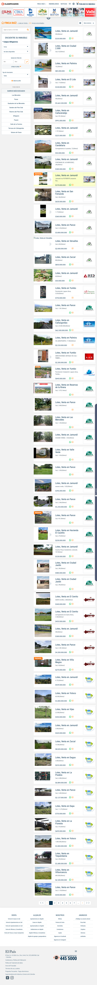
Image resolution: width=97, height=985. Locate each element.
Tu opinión (96, 491)
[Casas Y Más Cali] (90, 12)
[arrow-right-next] (82, 903)
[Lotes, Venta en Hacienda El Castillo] (43, 533)
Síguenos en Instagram (60, 940)
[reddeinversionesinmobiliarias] (89, 276)
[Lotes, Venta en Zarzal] (43, 259)
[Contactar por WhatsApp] (70, 39)
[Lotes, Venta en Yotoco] (43, 696)
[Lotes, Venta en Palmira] (43, 65)
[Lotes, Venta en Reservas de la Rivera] (43, 388)
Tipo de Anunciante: (7, 72)
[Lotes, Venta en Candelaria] (43, 146)
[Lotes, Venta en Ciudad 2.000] (43, 49)
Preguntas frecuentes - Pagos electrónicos (17, 971)
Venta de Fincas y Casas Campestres (14, 933)
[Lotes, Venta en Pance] (43, 227)
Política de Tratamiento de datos (14, 963)
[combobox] (16, 30)
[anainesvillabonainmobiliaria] (89, 308)
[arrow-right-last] (88, 903)
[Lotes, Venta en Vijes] (43, 712)
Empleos (83, 929)
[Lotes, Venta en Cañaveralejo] (43, 114)
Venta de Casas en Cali (14, 919)
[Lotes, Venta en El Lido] (43, 81)
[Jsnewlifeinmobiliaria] (42, 12)
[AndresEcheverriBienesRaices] (89, 34)
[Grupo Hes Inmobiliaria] (18, 12)
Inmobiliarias (54, 4)
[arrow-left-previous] (47, 903)
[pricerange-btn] (27, 62)
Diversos (83, 933)
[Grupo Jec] (6, 12)
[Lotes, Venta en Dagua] (43, 759)
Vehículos (83, 926)
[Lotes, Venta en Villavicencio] (43, 873)
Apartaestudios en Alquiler (37, 926)
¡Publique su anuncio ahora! (83, 919)
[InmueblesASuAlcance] (89, 680)
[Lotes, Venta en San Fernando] (43, 194)
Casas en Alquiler (37, 922)
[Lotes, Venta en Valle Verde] (43, 453)
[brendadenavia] (89, 292)
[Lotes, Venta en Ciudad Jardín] (43, 566)
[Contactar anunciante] (73, 39)
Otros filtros (15, 66)
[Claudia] (78, 12)
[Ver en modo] (80, 23)
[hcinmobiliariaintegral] (89, 599)
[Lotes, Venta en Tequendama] (43, 857)
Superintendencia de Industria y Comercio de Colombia (20, 974)
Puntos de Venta (60, 922)
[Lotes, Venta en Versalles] (43, 244)
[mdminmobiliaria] (89, 324)
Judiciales (83, 936)
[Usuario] (73, 4)
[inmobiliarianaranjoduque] (89, 373)
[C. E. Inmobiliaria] (30, 12)
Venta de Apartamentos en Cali (14, 922)
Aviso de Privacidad (10, 966)
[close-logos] (48, 17)
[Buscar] (28, 30)
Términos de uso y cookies (12, 968)
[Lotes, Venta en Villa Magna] (43, 663)
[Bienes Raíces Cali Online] (54, 12)
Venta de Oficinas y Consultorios (14, 929)
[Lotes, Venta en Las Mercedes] (43, 420)
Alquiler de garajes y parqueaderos (37, 936)
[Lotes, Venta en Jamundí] (43, 33)
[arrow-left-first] (42, 903)
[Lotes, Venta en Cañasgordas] (43, 323)
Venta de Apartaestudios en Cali (14, 926)
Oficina (60, 919)
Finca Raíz (41, 4)
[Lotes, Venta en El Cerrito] (43, 598)
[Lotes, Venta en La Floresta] (43, 824)
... (78, 903)
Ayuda (60, 933)
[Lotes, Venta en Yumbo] (43, 292)
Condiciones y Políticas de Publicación (15, 960)
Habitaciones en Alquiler (37, 929)
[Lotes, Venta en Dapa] (43, 808)
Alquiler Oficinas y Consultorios (37, 933)
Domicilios (60, 926)
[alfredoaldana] (89, 357)
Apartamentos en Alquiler (37, 919)
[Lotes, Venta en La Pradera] (43, 776)
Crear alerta (17, 81)
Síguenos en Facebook (60, 936)
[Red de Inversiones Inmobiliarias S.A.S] (66, 12)
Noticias (64, 4)
